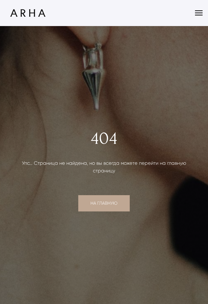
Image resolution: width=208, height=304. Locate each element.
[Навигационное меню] (199, 13)
